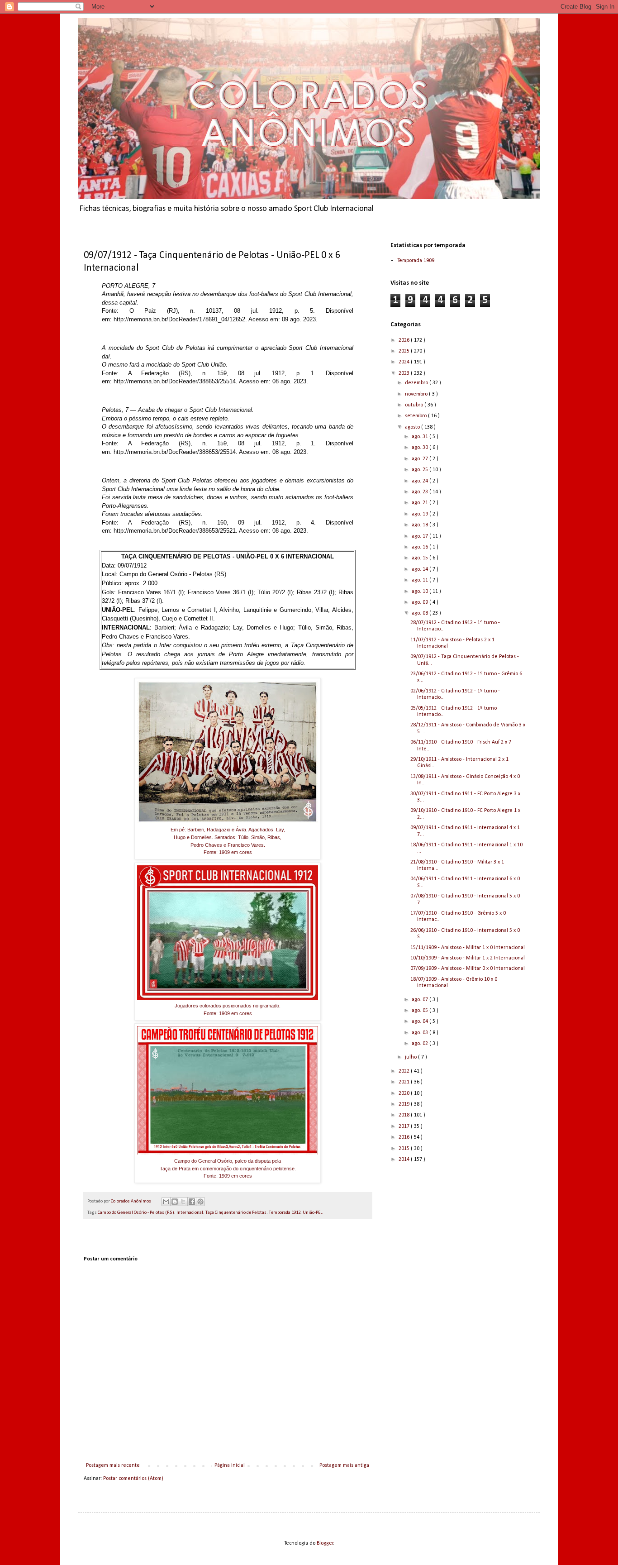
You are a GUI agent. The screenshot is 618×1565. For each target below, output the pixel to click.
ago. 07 (420, 999)
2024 (405, 362)
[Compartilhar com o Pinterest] (200, 1201)
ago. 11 (420, 580)
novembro (417, 394)
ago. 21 (420, 503)
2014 (405, 1159)
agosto (413, 427)
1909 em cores (235, 852)
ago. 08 (420, 613)
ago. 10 (420, 591)
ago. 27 (420, 459)
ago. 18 (420, 525)
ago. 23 (420, 492)
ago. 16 (420, 547)
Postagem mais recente (113, 1465)
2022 (405, 1071)
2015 (405, 1148)
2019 (405, 1104)
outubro (414, 405)
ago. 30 (420, 447)
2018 (405, 1115)
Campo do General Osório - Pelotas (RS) (136, 1212)
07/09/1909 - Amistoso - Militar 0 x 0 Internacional (467, 968)
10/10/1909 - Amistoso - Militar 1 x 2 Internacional (467, 958)
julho (411, 1057)
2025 (405, 351)
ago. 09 (420, 602)
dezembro (417, 383)
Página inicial (229, 1465)
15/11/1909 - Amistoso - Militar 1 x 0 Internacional (467, 947)
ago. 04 (420, 1021)
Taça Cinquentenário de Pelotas (235, 1212)
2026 (405, 340)
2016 (405, 1137)
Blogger (325, 1543)
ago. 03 (420, 1032)
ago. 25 (420, 469)
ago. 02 (420, 1043)
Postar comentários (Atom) (133, 1478)
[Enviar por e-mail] (166, 1201)
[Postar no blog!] (174, 1201)
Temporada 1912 (284, 1212)
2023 (405, 373)
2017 (405, 1126)
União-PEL (313, 1212)
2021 (405, 1082)
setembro (416, 416)
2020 (405, 1093)
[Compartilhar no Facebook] (191, 1201)
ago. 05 (420, 1010)
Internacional (189, 1212)
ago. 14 (420, 569)
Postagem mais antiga (344, 1465)
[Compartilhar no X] (183, 1201)
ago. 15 (420, 558)
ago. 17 (420, 536)
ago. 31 (420, 436)
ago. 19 (420, 514)
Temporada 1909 (415, 260)
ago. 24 (420, 481)
